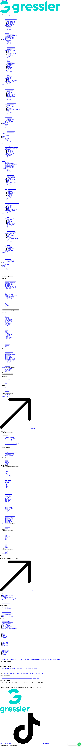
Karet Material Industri (9, 56)
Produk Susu (9, 99)
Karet (8, 58)
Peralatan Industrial (8, 117)
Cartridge (9, 27)
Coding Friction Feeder (9, 37)
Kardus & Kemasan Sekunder (10, 53)
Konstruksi (7, 107)
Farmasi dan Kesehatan (9, 104)
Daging (8, 91)
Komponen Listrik (10, 119)
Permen (8, 98)
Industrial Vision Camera (9, 38)
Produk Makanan (8, 78)
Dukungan (4, 123)
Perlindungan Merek (11, 131)
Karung (8, 61)
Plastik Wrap (9, 68)
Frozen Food (9, 67)
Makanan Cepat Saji (11, 94)
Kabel (8, 52)
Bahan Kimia (9, 118)
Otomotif (9, 120)
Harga (3, 137)
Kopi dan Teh (9, 93)
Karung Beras (9, 62)
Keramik (9, 113)
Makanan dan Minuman (9, 89)
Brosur (6, 126)
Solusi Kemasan (8, 129)
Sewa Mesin (7, 138)
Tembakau (7, 122)
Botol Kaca (9, 44)
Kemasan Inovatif (10, 132)
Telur (8, 79)
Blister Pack (9, 49)
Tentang (3, 133)
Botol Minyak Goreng (11, 43)
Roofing (8, 115)
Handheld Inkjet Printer (9, 24)
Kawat (8, 51)
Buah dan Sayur (10, 90)
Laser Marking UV (10, 23)
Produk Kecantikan (11, 101)
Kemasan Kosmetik (11, 48)
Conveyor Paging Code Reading (11, 35)
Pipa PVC (9, 82)
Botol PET (9, 42)
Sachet (8, 69)
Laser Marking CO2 (11, 22)
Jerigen (8, 83)
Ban (8, 57)
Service (6, 124)
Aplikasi (4, 39)
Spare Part (9, 30)
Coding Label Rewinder (9, 36)
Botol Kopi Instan (10, 45)
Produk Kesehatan (10, 106)
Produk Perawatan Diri (11, 103)
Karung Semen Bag (11, 63)
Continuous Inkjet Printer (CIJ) (11, 15)
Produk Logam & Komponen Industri (12, 73)
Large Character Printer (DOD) (11, 19)
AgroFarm (7, 85)
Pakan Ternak (9, 97)
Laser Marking (7, 20)
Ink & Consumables (8, 25)
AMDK (8, 41)
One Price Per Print (8, 141)
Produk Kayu (7, 70)
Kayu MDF (9, 71)
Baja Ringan (9, 76)
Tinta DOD (9, 29)
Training (6, 125)
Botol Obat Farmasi (11, 47)
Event (6, 128)
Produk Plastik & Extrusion (10, 81)
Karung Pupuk (10, 64)
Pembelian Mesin (8, 140)
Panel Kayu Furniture (11, 72)
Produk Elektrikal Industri (10, 50)
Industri (3, 84)
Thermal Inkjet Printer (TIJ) (10, 16)
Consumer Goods (8, 100)
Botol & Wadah (8, 40)
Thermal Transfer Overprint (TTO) (11, 17)
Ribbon (8, 28)
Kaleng (8, 75)
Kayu (8, 111)
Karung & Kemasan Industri (10, 59)
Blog (6, 127)
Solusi (3, 31)
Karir (6, 134)
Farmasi (8, 105)
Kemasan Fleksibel (8, 65)
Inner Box (9, 54)
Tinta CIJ (9, 26)
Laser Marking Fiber (11, 21)
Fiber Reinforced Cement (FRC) (13, 109)
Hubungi (4, 136)
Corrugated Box (10, 55)
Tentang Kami (7, 135)
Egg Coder (7, 33)
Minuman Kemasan (11, 96)
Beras (8, 87)
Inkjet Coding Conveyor (9, 34)
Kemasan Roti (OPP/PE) (12, 80)
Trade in (6, 139)
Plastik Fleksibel (10, 66)
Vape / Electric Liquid (9, 121)
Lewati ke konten (3, 0)
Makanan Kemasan (11, 95)
